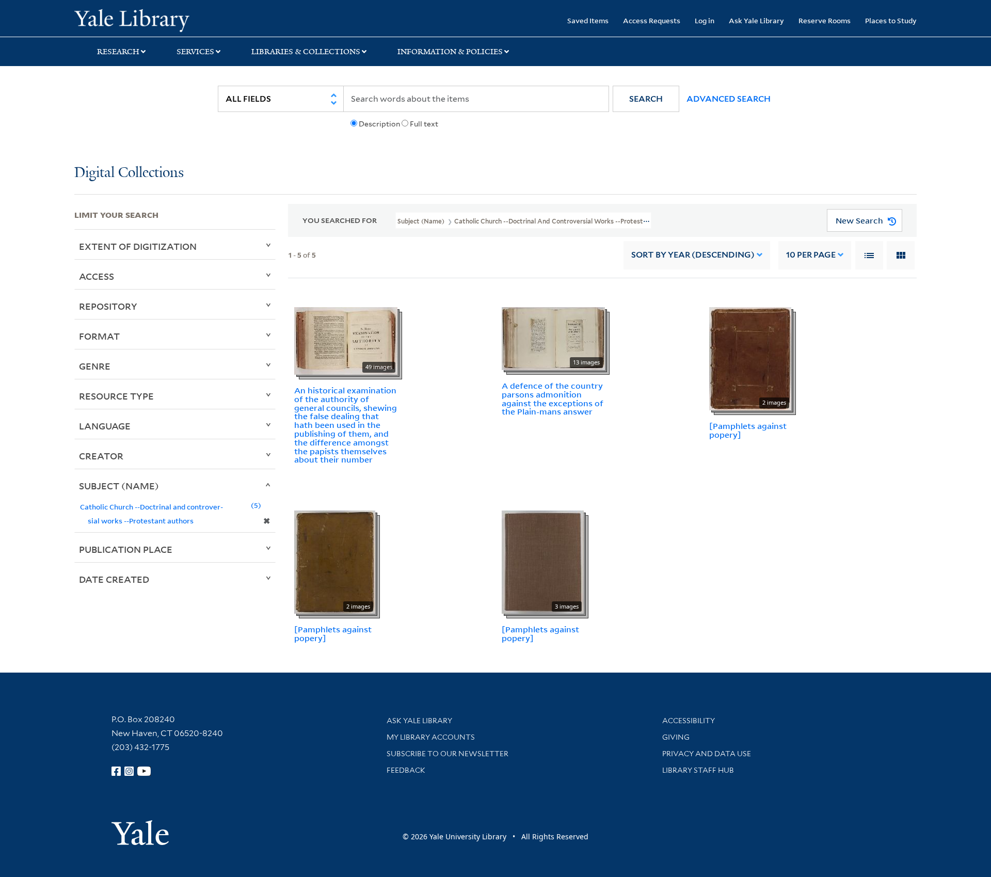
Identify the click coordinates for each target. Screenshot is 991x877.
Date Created (114, 579)
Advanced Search (728, 99)
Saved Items (588, 20)
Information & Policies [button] (450, 51)
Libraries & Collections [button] (305, 51)
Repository (108, 306)
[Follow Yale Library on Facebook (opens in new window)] (116, 771)
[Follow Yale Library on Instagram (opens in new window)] (129, 771)
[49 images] (345, 340)
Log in (704, 20)
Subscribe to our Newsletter (447, 754)
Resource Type (116, 396)
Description (379, 124)
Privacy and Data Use (706, 754)
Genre (94, 366)
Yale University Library (137, 20)
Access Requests (651, 20)
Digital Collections (129, 173)
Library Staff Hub (698, 770)
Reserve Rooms (824, 20)
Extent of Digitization (138, 246)
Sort (693, 255)
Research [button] (118, 51)
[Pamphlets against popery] (748, 430)
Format (99, 336)
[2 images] (750, 357)
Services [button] (195, 51)
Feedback (406, 770)
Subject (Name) (119, 486)
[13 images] (553, 337)
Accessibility (688, 720)
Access (96, 276)
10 (811, 255)
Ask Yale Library (756, 20)
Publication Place (125, 549)
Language (105, 426)
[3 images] (543, 561)
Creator (101, 456)
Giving (676, 737)
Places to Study (891, 20)
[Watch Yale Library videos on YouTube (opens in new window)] (144, 771)
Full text (424, 124)
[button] (646, 99)
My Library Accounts (431, 737)
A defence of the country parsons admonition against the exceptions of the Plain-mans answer (552, 398)
